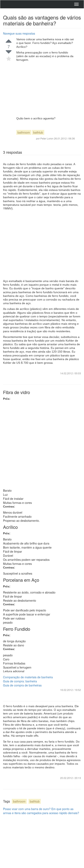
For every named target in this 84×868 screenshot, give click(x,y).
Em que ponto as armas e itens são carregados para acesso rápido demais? (41, 811)
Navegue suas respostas (19, 33)
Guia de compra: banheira (20, 681)
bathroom (24, 132)
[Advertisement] (45, 89)
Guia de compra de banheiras (22, 685)
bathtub (38, 132)
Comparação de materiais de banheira (28, 677)
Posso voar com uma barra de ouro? (27, 809)
